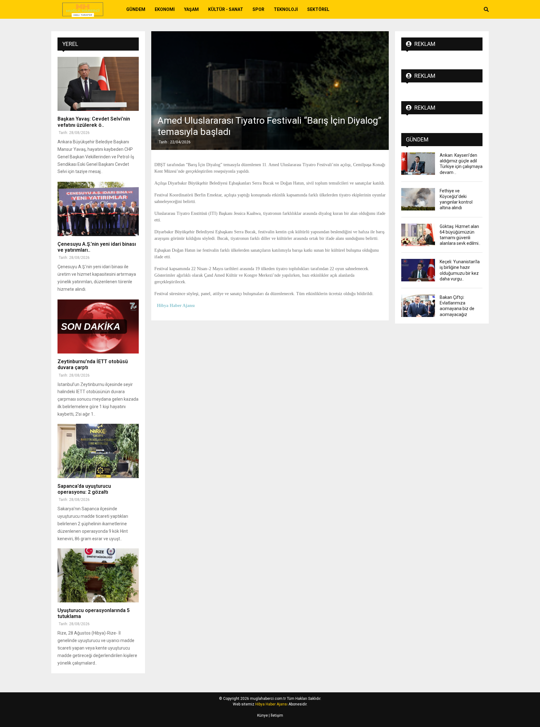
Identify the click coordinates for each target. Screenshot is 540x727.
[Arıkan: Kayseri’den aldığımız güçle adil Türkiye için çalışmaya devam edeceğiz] (418, 163)
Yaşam (191, 9)
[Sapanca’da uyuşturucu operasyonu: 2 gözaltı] (98, 451)
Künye (262, 715)
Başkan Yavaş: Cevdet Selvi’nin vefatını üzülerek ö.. (94, 122)
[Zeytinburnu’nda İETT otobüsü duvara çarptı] (98, 326)
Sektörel (318, 9)
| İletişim (275, 715)
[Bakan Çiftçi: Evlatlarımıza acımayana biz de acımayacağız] (418, 305)
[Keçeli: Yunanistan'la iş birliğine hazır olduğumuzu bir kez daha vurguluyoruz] (418, 270)
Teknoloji (286, 9)
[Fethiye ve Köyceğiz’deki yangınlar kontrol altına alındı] (418, 199)
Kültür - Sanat (225, 9)
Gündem (135, 9)
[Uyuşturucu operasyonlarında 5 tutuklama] (98, 575)
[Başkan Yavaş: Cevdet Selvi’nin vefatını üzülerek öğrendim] (98, 84)
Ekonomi (165, 9)
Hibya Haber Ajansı (271, 704)
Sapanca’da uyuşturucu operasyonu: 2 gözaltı (84, 489)
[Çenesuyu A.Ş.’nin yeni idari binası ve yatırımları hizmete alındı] (98, 209)
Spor (258, 9)
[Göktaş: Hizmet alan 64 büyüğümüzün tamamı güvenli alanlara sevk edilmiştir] (418, 235)
